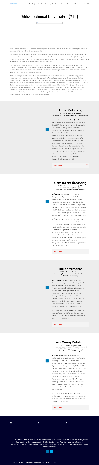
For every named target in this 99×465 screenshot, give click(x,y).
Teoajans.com (50, 462)
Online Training (46, 4)
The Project (33, 4)
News (63, 4)
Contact (69, 4)
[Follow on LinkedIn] (47, 129)
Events (57, 4)
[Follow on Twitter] (51, 451)
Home (25, 4)
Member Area (78, 4)
